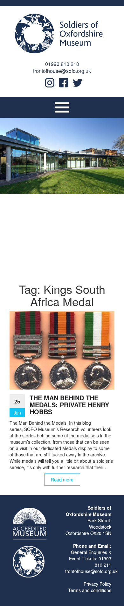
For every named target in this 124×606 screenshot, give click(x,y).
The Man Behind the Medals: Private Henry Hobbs (69, 404)
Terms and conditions (89, 590)
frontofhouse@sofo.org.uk (62, 70)
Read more (62, 479)
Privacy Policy (97, 584)
